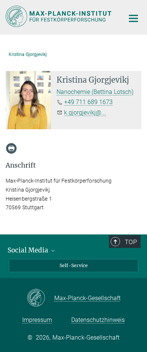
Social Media (29, 250)
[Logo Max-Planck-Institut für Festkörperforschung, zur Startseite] (59, 16)
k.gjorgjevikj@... (85, 112)
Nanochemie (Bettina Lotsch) (95, 91)
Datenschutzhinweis (98, 319)
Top (131, 242)
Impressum (37, 319)
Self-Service (74, 265)
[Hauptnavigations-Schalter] (133, 18)
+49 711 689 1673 (88, 102)
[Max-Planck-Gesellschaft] (40, 298)
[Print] (11, 148)
